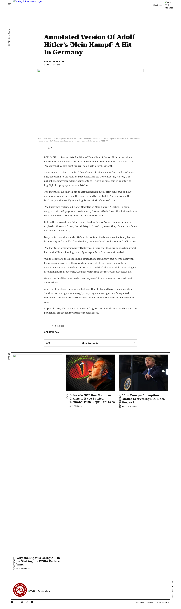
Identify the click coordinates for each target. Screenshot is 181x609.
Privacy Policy (163, 602)
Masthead (140, 602)
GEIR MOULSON (55, 61)
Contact (150, 602)
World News (9, 37)
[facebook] (17, 602)
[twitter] (22, 602)
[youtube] (32, 602)
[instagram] (27, 602)
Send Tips (157, 5)
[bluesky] (12, 602)
